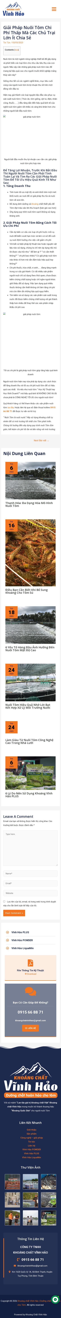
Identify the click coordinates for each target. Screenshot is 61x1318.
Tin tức (31, 1141)
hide (16, 50)
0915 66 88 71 (30, 1012)
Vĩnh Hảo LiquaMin (31, 1157)
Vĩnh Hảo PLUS (31, 1153)
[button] (30, 1028)
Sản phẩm (31, 1133)
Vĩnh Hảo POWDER (31, 1149)
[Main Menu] (54, 9)
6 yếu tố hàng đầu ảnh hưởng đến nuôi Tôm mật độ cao (29, 648)
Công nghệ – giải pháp (31, 1137)
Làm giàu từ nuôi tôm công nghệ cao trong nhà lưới (29, 741)
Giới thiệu (31, 1130)
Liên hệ (31, 1145)
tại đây (11, 407)
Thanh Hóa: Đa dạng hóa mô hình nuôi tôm (29, 504)
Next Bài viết (41, 440)
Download (31, 974)
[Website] (30, 893)
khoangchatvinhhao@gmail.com (30, 1020)
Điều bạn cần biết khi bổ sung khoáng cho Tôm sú (26, 591)
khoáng (34, 204)
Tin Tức (6, 42)
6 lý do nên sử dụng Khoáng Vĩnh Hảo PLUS (28, 794)
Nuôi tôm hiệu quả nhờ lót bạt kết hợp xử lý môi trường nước (27, 706)
